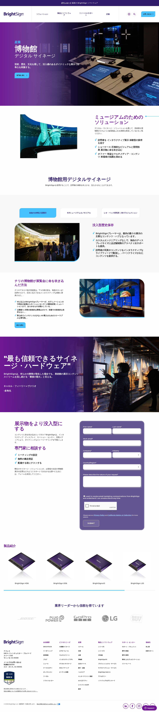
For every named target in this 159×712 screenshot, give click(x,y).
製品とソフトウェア (64, 14)
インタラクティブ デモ (66, 659)
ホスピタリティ (82, 680)
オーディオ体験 (63, 672)
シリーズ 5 (101, 651)
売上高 (148, 646)
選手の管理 (125, 655)
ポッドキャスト (47, 672)
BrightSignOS (102, 659)
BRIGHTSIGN (47, 646)
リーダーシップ (47, 651)
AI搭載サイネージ (64, 646)
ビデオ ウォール (64, 651)
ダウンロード (66, 3)
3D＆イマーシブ (64, 668)
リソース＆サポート (86, 14)
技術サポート (150, 651)
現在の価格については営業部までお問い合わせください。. (21, 691)
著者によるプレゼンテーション (131, 659)
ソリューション (42, 14)
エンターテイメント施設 (85, 676)
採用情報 (45, 655)
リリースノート (126, 663)
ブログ (45, 659)
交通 (79, 651)
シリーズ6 (101, 646)
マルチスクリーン (64, 655)
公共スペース (82, 663)
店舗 (108, 14)
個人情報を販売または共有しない (46, 704)
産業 (18, 42)
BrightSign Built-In (104, 672)
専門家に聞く (21, 75)
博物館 (80, 659)
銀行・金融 (81, 668)
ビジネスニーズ (64, 642)
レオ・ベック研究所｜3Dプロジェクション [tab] (120, 213)
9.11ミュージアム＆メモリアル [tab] (79, 213)
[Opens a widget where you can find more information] (149, 708)
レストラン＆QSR (83, 685)
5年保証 (100, 655)
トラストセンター (48, 680)
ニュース (45, 663)
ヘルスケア (81, 672)
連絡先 (148, 642)
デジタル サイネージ (65, 663)
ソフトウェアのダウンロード (106, 680)
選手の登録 (125, 651)
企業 (79, 655)
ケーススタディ (47, 668)
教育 (79, 689)
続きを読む (20, 325)
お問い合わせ (147, 14)
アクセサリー (102, 676)
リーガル (45, 676)
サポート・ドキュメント (129, 646)
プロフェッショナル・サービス (107, 663)
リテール (80, 646)
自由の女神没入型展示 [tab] (38, 213)
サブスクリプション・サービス (107, 668)
